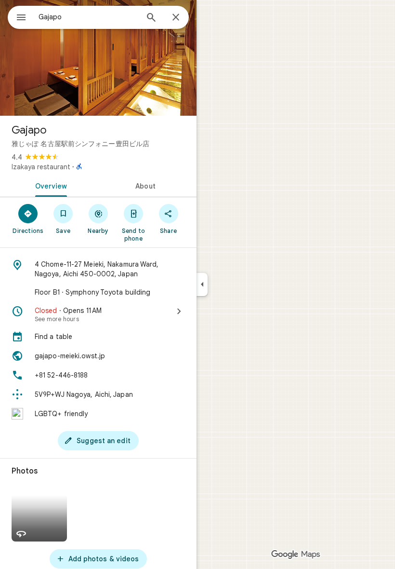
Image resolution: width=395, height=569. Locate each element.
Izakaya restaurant (41, 167)
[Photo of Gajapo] (98, 58)
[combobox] (88, 17)
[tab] (49, 185)
